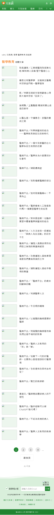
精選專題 (29, 500)
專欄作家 (31, 504)
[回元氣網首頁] (9, 3)
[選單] (50, 3)
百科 (40, 8)
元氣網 (9, 54)
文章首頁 (22, 504)
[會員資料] (46, 3)
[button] (50, 8)
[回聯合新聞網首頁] (3, 3)
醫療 (32, 8)
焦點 (4, 8)
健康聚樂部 (19, 500)
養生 (12, 8)
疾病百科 (39, 500)
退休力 (47, 500)
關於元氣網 (8, 500)
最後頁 (27, 457)
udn (3, 54)
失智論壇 (22, 8)
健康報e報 (14, 488)
